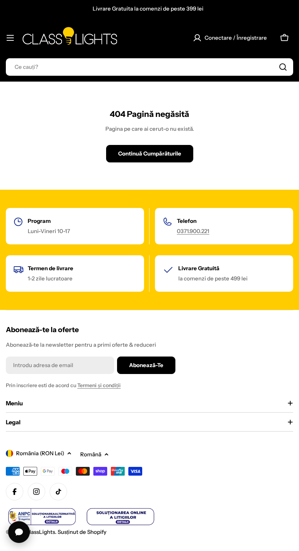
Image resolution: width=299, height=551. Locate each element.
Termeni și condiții (99, 385)
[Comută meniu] (10, 38)
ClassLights (40, 531)
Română (90, 454)
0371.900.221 (193, 231)
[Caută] (283, 67)
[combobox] (149, 67)
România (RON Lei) (40, 453)
